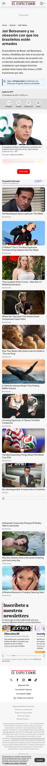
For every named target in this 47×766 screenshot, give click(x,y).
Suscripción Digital (23, 694)
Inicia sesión (9, 646)
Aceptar (40, 760)
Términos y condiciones (23, 710)
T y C (25, 659)
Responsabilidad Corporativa (23, 706)
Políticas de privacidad (23, 713)
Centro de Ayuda (23, 716)
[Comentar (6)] (28, 103)
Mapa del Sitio (23, 685)
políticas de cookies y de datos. (16, 763)
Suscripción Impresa (23, 689)
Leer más (23, 171)
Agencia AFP (7, 92)
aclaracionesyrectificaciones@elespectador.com (28, 738)
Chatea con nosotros (25, 698)
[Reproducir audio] (6, 177)
